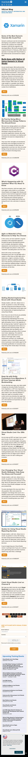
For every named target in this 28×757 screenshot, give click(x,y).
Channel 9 (13, 596)
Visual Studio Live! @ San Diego (10, 659)
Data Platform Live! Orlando (9, 700)
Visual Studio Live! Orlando (9, 705)
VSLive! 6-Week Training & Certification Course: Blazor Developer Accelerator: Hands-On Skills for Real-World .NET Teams (14, 674)
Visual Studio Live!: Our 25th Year (13, 433)
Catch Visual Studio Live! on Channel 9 (13, 583)
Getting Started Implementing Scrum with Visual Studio (13, 299)
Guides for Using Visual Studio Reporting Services (14, 530)
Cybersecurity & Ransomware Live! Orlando (13, 695)
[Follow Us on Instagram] (9, 4)
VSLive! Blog (13, 10)
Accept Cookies (19, 752)
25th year (19, 446)
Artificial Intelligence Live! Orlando (11, 685)
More (4, 91)
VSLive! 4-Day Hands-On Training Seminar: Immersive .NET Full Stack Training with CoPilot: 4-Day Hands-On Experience (13, 719)
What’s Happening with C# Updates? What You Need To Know (13, 183)
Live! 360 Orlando (7, 680)
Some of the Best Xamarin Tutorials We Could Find (12, 37)
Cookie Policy (9, 745)
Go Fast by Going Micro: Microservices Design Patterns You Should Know (14, 121)
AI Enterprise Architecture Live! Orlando (12, 690)
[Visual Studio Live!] (14, 2)
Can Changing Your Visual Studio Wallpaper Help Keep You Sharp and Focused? (13, 472)
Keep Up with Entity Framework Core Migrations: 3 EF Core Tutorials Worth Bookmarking (14, 379)
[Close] (22, 735)
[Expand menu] (25, 2)
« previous (6, 614)
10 (15, 616)
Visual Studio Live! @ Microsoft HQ (11, 730)
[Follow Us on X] (4, 4)
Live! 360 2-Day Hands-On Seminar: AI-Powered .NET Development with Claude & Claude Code (13, 711)
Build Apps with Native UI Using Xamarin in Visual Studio (13, 61)
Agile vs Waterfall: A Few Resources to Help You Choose (14, 235)
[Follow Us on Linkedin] (2, 4)
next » (19, 616)
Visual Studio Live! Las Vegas (10, 725)
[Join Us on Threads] (6, 4)
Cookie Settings (12, 748)
